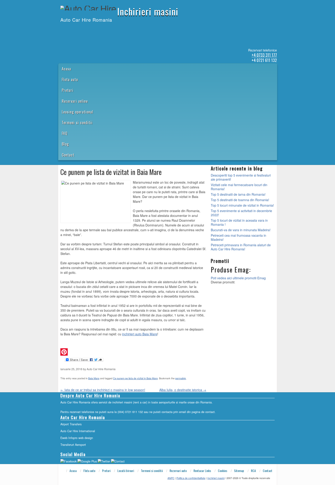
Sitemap (239, 471)
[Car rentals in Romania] (66, 29)
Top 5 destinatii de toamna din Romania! (240, 200)
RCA (253, 471)
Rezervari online (75, 101)
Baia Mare (93, 378)
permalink (180, 378)
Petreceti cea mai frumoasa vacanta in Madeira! (238, 237)
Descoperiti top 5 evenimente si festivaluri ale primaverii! (241, 177)
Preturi (67, 90)
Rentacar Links (202, 471)
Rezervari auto (178, 471)
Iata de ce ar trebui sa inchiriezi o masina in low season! (102, 389)
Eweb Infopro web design (76, 438)
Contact (68, 155)
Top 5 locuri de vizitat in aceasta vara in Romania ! (239, 222)
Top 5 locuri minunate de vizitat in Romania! (242, 205)
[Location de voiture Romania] (90, 29)
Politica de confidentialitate (190, 478)
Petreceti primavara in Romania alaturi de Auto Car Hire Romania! (241, 247)
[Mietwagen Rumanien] (78, 29)
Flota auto (70, 79)
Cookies (222, 471)
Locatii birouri (125, 471)
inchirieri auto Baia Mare (139, 334)
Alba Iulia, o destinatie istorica (182, 389)
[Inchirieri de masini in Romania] (60, 29)
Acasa (66, 69)
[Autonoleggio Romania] (84, 29)
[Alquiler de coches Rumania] (72, 29)
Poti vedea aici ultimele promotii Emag (238, 278)
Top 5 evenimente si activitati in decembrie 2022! (241, 212)
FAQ (64, 133)
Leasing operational (77, 112)
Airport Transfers (71, 424)
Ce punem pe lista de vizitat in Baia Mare (135, 378)
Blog (65, 144)
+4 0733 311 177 (264, 55)
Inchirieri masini (147, 11)
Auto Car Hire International (77, 431)
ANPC (171, 478)
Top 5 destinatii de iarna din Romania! (238, 194)
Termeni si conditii (77, 122)
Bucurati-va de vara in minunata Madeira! (241, 230)
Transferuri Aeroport (73, 445)
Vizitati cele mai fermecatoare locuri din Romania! (239, 186)
